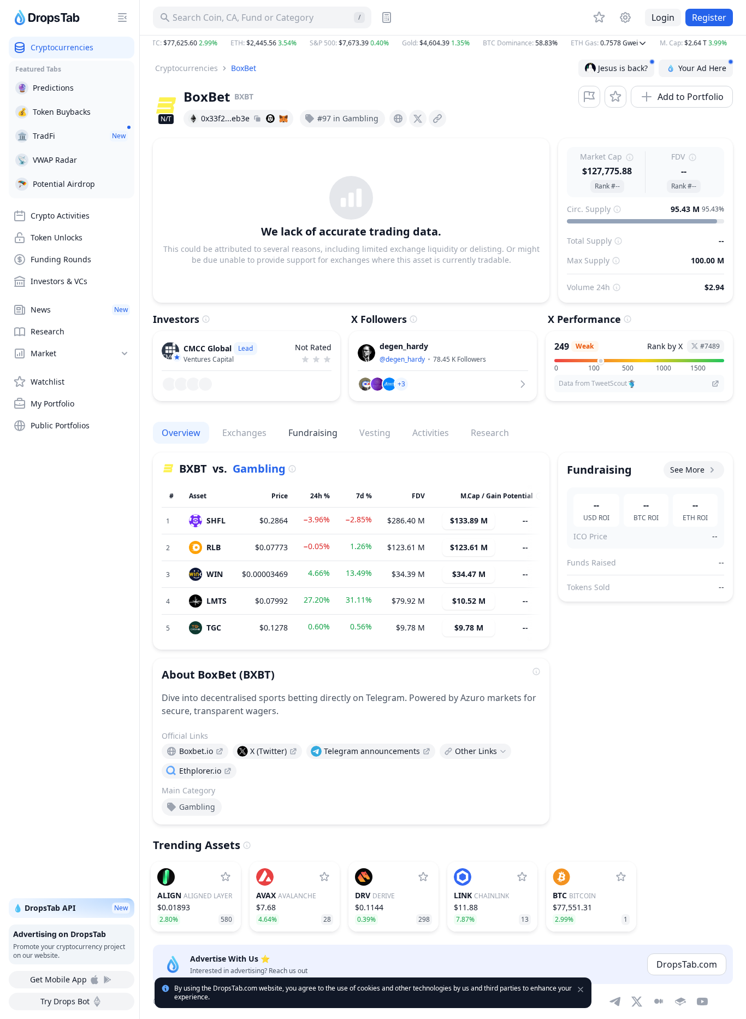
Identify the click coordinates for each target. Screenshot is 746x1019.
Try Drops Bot (65, 1001)
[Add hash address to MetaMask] (283, 118)
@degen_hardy (402, 359)
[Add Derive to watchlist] (423, 877)
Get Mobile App (58, 979)
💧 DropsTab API (70, 908)
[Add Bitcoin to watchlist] (621, 877)
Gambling (259, 468)
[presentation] (398, 118)
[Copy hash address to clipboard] (257, 118)
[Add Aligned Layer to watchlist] (225, 877)
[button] (443, 43)
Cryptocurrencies (186, 68)
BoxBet (243, 68)
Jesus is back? (623, 68)
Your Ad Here (702, 68)
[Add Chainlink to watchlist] (522, 877)
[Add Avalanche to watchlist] (324, 877)
